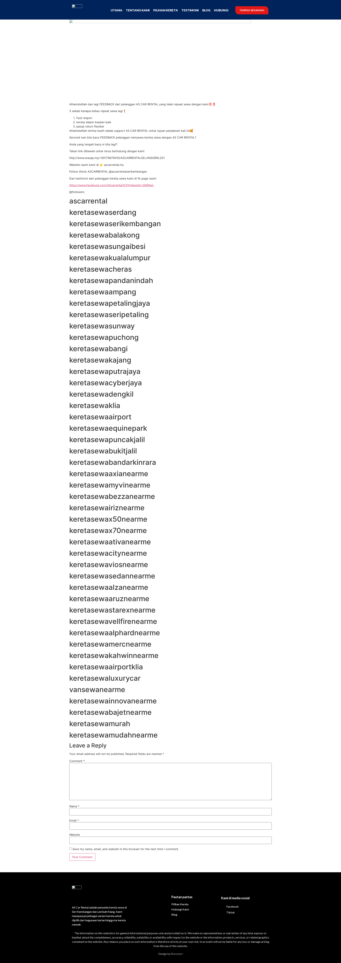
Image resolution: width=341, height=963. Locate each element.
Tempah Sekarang (251, 10)
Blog (206, 10)
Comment (77, 761)
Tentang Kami (138, 10)
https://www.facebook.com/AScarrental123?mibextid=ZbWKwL (111, 185)
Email (74, 820)
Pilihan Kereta (165, 10)
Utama (116, 10)
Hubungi (221, 10)
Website (74, 834)
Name (74, 806)
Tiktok (230, 912)
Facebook (232, 906)
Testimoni (190, 10)
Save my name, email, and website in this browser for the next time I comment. (125, 849)
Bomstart (177, 953)
